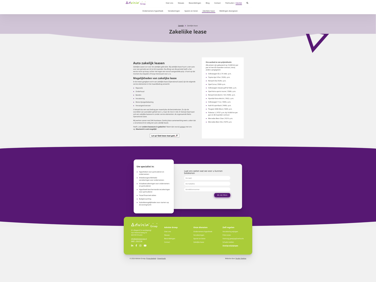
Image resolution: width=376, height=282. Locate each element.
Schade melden (228, 242)
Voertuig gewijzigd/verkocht (233, 238)
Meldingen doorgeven (228, 11)
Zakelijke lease (209, 11)
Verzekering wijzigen (230, 231)
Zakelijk (239, 3)
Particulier (229, 3)
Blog (208, 3)
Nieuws (181, 3)
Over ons (169, 3)
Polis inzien (227, 235)
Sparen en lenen (191, 11)
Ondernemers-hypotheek (152, 11)
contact (182, 127)
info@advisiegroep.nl (139, 239)
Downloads (161, 258)
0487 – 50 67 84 (136, 241)
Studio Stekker (240, 258)
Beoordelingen (195, 3)
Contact (217, 3)
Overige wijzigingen (230, 246)
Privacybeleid (151, 258)
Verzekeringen (174, 11)
